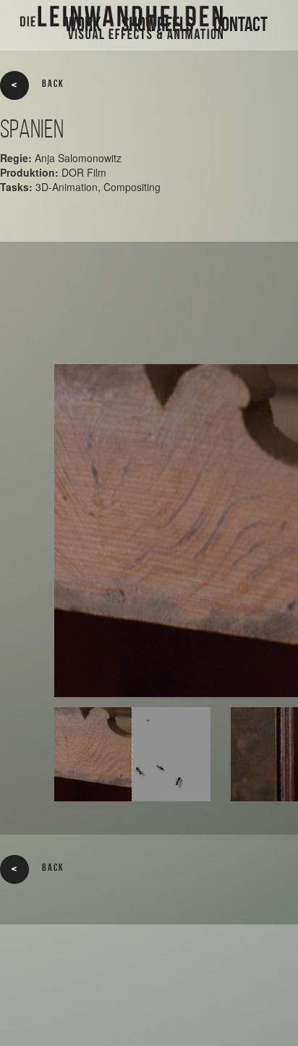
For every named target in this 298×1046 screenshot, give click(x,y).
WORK (83, 24)
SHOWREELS (157, 24)
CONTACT (240, 24)
